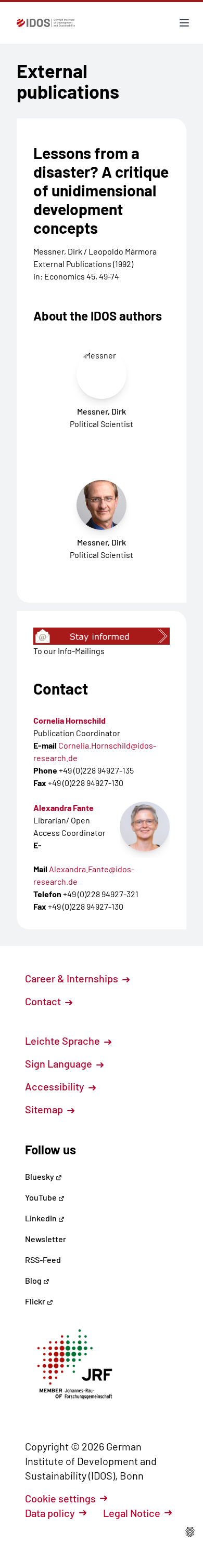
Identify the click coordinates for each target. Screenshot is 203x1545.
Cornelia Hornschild (69, 720)
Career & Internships (72, 978)
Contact (44, 1001)
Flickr (36, 1301)
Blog (34, 1280)
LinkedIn (41, 1218)
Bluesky (40, 1176)
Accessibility (55, 1086)
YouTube (41, 1197)
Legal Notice (131, 1513)
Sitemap (45, 1109)
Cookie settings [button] (60, 1498)
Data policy (50, 1513)
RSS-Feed (43, 1259)
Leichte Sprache (63, 1040)
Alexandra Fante (63, 808)
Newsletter (45, 1239)
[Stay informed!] (101, 636)
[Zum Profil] (145, 826)
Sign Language (59, 1063)
